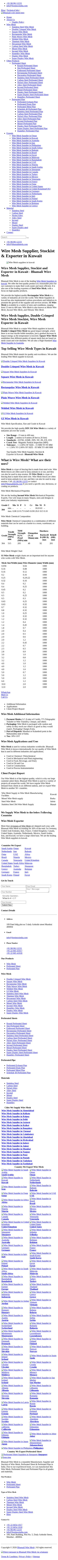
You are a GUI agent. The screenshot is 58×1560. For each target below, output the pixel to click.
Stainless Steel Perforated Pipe (30, 111)
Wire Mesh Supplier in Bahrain (25, 150)
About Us (10, 20)
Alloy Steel (16, 218)
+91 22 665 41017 (14, 951)
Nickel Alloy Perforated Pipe (29, 116)
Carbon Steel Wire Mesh (22, 46)
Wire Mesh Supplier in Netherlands (27, 194)
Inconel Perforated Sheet (27, 87)
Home (9, 17)
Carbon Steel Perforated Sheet (30, 80)
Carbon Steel (17, 213)
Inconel (15, 220)
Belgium (28, 869)
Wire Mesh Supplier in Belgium (25, 203)
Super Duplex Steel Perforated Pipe (32, 128)
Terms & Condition (9, 1556)
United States (7, 863)
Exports (9, 133)
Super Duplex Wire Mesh (23, 58)
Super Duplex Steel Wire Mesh (19, 1512)
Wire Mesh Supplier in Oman (24, 136)
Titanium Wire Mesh (20, 41)
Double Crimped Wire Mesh (24, 29)
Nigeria (16, 857)
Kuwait (28, 848)
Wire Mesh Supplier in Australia (25, 140)
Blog (3, 10)
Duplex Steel (17, 225)
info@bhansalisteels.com (17, 244)
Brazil (4, 857)
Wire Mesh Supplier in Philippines (26, 145)
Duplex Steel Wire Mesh (16, 1509)
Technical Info (13, 10)
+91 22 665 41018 (14, 953)
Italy (26, 872)
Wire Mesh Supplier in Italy (23, 196)
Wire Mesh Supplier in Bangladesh (27, 160)
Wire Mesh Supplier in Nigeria (25, 165)
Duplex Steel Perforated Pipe (29, 126)
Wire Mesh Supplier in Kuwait (25, 138)
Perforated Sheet (19, 63)
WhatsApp (5, 692)
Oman (16, 848)
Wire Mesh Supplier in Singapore (26, 169)
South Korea (6, 875)
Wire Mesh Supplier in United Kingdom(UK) (31, 189)
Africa (27, 854)
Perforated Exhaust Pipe (27, 102)
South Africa (18, 863)
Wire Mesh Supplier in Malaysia (25, 157)
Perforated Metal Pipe (26, 107)
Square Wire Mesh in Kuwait (17, 376)
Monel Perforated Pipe (26, 123)
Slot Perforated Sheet (26, 68)
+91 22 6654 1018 (14, 1527)
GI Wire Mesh (12, 991)
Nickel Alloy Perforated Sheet (30, 82)
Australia (17, 869)
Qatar (3, 854)
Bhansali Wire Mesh (26, 1547)
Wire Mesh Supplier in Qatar (24, 184)
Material (9, 208)
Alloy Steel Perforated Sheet (29, 85)
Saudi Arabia (7, 848)
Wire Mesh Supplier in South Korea (27, 201)
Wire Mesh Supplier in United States (27, 186)
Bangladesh (6, 866)
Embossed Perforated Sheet (29, 70)
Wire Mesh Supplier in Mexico (25, 177)
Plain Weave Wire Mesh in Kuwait (20, 397)
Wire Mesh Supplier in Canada (25, 172)
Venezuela (17, 860)
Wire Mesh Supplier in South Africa (27, 148)
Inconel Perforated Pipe (27, 121)
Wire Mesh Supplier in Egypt (24, 155)
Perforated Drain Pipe (26, 104)
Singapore (29, 866)
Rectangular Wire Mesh (22, 34)
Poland (16, 875)
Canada (4, 860)
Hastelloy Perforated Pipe (28, 131)
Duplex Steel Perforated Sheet (30, 92)
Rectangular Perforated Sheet (29, 73)
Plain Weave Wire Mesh (22, 36)
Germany (5, 872)
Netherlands (6, 851)
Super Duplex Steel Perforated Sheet (32, 94)
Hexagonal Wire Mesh (21, 44)
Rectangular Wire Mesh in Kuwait (20, 387)
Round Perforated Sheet (27, 65)
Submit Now (7, 905)
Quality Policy (18, 22)
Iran (15, 851)
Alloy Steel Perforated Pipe (28, 119)
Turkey (16, 866)
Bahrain (28, 851)
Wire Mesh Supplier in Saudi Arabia (27, 167)
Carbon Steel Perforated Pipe (29, 114)
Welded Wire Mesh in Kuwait (17, 408)
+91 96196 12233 (14, 3)
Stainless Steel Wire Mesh (23, 27)
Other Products (12, 61)
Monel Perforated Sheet (27, 90)
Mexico (28, 857)
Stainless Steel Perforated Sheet (30, 78)
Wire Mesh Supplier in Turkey (25, 174)
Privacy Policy (25, 1556)
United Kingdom (32, 860)
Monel (14, 223)
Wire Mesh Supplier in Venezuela (26, 179)
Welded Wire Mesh (20, 39)
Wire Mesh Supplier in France (24, 181)
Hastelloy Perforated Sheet (28, 97)
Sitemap (36, 1556)
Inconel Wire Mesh (20, 51)
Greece (4, 869)
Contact (9, 232)
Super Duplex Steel (14, 1100)
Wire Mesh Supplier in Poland (24, 198)
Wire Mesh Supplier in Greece (25, 206)
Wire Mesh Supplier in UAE (24, 162)
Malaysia (28, 863)
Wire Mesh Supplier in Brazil (24, 152)
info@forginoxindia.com (17, 6)
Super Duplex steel (20, 227)
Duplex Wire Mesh (20, 56)
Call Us (4, 697)
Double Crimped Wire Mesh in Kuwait (22, 366)
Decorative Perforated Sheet (29, 75)
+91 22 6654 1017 (14, 1525)
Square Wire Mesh (20, 32)
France (16, 872)
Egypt (27, 875)
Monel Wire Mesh (19, 49)
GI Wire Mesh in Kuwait (14, 418)
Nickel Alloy (17, 215)
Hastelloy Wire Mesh (21, 53)
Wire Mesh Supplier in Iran (23, 143)
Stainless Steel (18, 210)
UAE (15, 854)
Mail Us (4, 695)
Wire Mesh (11, 24)
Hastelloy (16, 230)
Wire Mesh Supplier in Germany (26, 191)
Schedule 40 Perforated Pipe (29, 109)
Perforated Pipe (18, 99)
